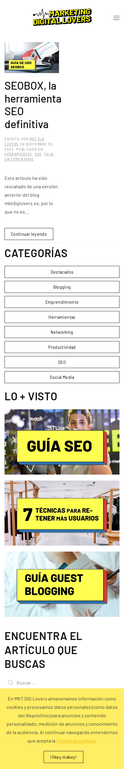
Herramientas (18, 154)
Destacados (62, 272)
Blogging (62, 287)
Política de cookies (75, 740)
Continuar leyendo (29, 234)
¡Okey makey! (63, 757)
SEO (38, 154)
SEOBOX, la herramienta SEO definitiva (33, 105)
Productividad (62, 347)
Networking (62, 332)
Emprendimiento (62, 302)
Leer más (62, 441)
